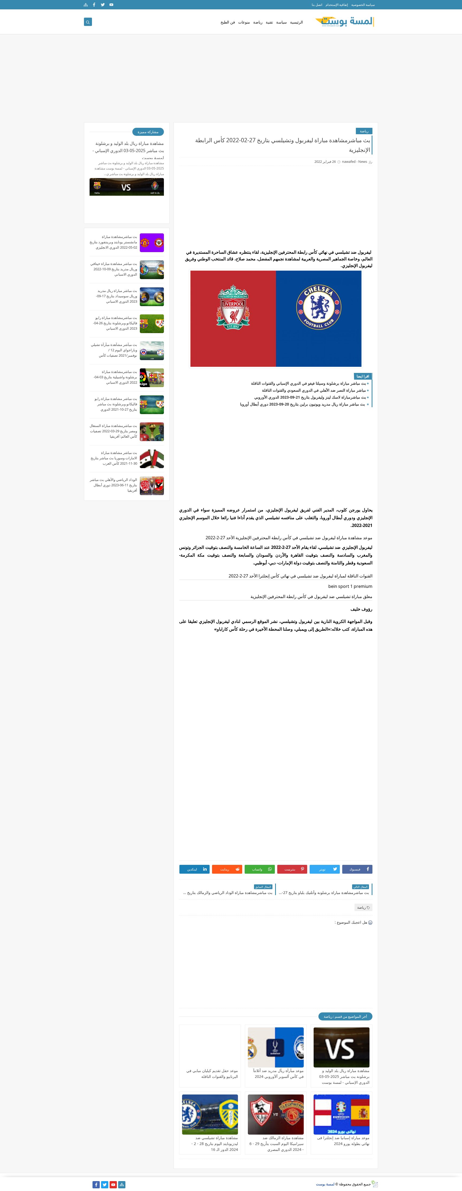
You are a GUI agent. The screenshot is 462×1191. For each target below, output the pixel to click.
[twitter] (102, 4)
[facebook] (94, 4)
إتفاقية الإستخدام (337, 4)
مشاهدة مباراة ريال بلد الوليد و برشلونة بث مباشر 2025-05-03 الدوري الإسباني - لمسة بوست (344, 1076)
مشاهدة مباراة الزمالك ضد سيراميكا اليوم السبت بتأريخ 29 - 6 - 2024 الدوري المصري (276, 1143)
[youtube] (111, 4)
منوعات (244, 22)
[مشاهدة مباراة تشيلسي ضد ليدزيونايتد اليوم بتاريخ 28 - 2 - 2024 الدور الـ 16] (210, 1114)
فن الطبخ (228, 22)
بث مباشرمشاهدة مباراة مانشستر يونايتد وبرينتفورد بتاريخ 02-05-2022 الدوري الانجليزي (113, 242)
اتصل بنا (317, 4)
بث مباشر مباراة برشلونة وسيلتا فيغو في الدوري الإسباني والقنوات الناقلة (308, 383)
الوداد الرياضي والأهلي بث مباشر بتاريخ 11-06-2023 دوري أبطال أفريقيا (113, 485)
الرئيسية (296, 22)
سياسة (281, 22)
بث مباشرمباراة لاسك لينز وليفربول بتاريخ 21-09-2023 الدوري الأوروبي (310, 397)
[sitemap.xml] (87, 1184)
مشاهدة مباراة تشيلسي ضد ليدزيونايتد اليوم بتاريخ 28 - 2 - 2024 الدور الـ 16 (214, 1143)
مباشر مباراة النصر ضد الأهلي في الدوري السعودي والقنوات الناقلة (314, 390)
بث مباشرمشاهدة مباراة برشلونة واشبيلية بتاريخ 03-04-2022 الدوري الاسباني (115, 377)
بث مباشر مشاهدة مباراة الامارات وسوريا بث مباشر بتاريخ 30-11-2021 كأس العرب (114, 458)
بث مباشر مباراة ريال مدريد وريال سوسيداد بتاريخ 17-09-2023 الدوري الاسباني (116, 296)
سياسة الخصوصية (363, 4)
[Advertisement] (231, 80)
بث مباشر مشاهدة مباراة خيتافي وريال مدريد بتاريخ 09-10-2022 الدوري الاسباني (113, 269)
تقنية (269, 22)
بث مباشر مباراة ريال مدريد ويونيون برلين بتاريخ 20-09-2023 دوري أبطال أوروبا (303, 404)
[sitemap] (85, 4)
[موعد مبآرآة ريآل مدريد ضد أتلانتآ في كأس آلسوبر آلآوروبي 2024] (276, 1047)
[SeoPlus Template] (374, 1184)
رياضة (258, 22)
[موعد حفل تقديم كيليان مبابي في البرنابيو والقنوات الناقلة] (210, 1047)
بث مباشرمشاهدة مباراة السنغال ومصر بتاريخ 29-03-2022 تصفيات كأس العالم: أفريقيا (113, 431)
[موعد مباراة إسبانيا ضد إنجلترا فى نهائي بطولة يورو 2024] (341, 1114)
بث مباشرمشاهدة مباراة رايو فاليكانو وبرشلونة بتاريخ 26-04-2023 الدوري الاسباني (115, 323)
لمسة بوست (325, 1184)
